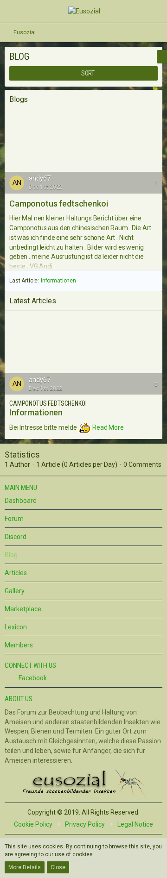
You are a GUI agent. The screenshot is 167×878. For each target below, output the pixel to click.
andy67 (40, 178)
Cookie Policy (33, 824)
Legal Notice (135, 824)
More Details (24, 867)
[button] (13, 11)
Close (58, 867)
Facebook (32, 678)
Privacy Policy (85, 824)
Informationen (58, 280)
